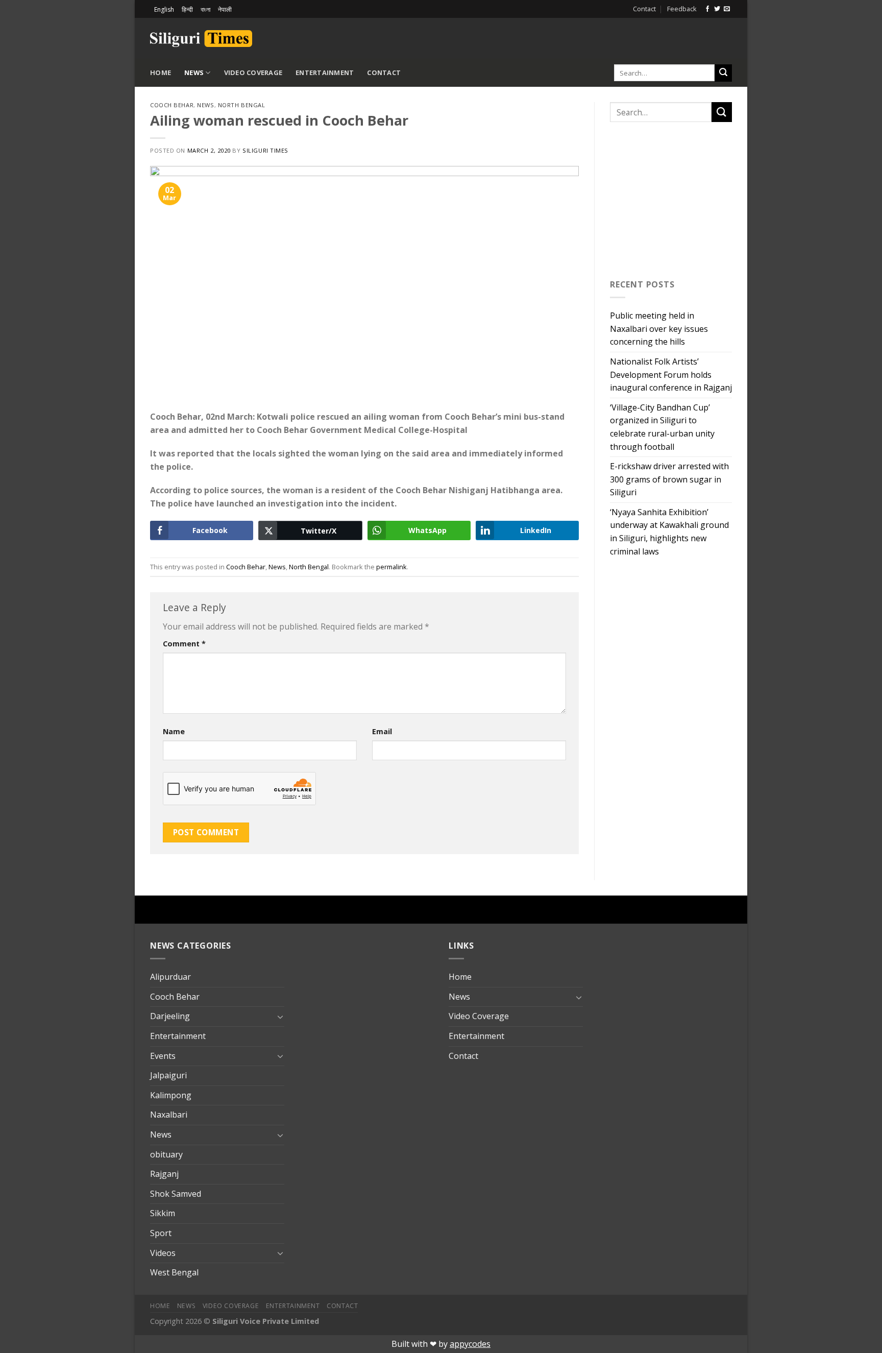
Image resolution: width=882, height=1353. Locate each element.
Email (382, 731)
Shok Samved (175, 1193)
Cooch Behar (171, 105)
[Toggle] (280, 1016)
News (194, 72)
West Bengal (174, 1272)
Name (174, 731)
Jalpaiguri (168, 1075)
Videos (163, 1253)
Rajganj (164, 1173)
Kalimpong (170, 1095)
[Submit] (723, 73)
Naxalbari (168, 1114)
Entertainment (325, 72)
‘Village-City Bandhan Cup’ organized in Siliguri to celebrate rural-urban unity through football (662, 427)
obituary (166, 1154)
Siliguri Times (265, 150)
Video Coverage (253, 72)
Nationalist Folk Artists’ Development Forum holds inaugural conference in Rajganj (671, 374)
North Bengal (241, 105)
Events (163, 1055)
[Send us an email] (727, 9)
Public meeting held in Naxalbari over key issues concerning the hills (659, 328)
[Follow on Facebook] (707, 9)
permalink (391, 566)
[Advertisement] (612, 36)
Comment (184, 643)
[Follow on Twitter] (717, 9)
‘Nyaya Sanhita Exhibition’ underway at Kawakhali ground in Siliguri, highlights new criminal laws (669, 531)
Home (160, 72)
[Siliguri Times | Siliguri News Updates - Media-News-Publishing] (201, 38)
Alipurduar (170, 976)
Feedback (682, 8)
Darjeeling (170, 1016)
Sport (161, 1233)
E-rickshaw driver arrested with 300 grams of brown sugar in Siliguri (669, 479)
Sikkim (162, 1213)
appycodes (470, 1343)
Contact (644, 8)
